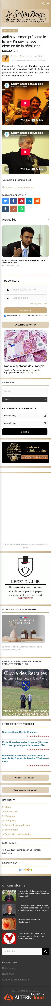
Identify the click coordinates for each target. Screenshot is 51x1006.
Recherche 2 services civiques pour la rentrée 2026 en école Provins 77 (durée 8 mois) (25, 758)
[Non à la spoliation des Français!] (25, 361)
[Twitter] (5, 201)
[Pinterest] (21, 201)
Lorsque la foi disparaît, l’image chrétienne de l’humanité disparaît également (33, 893)
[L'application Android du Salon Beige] (31, 870)
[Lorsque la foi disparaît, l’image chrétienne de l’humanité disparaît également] (9, 900)
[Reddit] (37, 201)
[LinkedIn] (29, 201)
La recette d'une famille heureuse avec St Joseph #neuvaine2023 (24, 544)
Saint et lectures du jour (17, 825)
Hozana (25, 547)
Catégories (10, 820)
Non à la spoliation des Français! (24, 366)
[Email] (13, 209)
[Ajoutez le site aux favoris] (25, 870)
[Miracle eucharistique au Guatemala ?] (9, 928)
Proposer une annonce (25, 778)
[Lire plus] (32, 372)
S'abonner (8, 974)
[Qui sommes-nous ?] (20, 870)
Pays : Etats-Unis (10, 31)
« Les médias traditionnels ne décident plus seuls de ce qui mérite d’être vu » (31, 936)
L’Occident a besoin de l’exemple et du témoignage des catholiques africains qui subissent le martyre (33, 907)
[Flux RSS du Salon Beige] (28, 870)
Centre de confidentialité (18, 834)
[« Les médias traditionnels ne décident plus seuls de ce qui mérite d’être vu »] (9, 943)
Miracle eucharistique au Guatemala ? (29, 920)
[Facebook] (13, 201)
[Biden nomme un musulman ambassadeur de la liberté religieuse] (25, 256)
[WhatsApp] (21, 209)
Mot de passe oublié (38, 304)
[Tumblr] (5, 209)
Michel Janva (19, 56)
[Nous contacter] (23, 870)
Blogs (8, 807)
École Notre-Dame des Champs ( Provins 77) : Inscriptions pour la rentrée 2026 (25, 744)
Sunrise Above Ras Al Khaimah (19, 732)
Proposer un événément (25, 790)
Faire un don (11, 811)
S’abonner (10, 816)
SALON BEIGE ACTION (25, 325)
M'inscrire (43, 315)
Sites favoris (11, 830)
